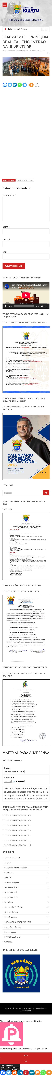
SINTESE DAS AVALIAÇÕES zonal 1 (17, 815)
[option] (27, 29)
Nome (6, 227)
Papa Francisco (10, 917)
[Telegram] (24, 83)
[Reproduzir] (6, 306)
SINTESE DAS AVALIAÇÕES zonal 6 (17, 840)
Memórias (8, 902)
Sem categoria (10, 932)
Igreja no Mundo (11, 897)
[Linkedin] (15, 83)
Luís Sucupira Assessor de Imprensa (15, 51)
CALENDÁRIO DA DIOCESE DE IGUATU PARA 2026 (23, 406)
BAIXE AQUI (7, 509)
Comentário (9, 195)
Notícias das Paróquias (25, 180)
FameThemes (26, 1010)
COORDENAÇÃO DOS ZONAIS (15, 591)
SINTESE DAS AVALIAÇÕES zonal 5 (17, 835)
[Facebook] (5, 83)
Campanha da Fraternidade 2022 (17, 867)
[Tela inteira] (46, 306)
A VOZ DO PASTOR (12, 857)
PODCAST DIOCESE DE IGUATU (17, 922)
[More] (31, 83)
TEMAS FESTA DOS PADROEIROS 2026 (19, 322)
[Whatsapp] (20, 83)
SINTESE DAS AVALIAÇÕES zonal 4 (17, 830)
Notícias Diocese (11, 912)
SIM (26, 1061)
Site (4, 252)
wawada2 (8, 942)
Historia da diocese (12, 887)
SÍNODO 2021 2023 (12, 937)
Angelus (7, 862)
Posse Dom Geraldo (12, 927)
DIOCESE (8, 877)
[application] (26, 295)
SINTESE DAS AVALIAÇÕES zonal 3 (17, 825)
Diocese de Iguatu (11, 882)
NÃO (26, 1055)
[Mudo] (42, 306)
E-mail (6, 239)
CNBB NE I (8, 872)
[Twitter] (10, 83)
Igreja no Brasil (10, 892)
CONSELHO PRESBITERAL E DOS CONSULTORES (23, 673)
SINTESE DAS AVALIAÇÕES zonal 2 (17, 820)
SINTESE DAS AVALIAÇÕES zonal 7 (17, 845)
